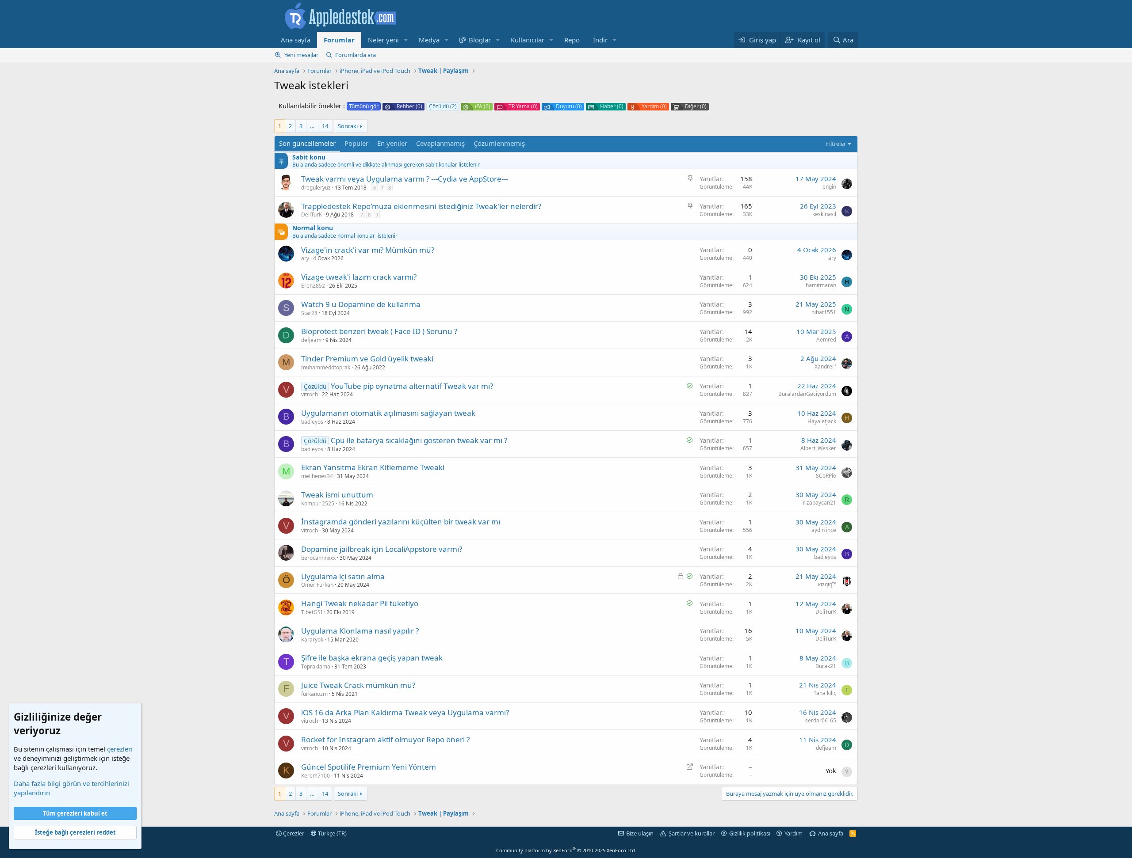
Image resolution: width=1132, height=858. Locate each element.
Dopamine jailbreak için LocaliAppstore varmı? (381, 549)
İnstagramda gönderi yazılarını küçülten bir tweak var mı (400, 521)
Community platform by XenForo (566, 850)
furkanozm (314, 694)
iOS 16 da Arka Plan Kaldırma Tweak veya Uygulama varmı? (405, 712)
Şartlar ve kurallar (692, 833)
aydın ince (823, 530)
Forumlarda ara (355, 55)
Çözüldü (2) (443, 106)
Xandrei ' (825, 366)
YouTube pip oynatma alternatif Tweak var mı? (412, 386)
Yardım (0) (654, 106)
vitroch (309, 394)
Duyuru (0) (569, 106)
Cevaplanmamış (440, 143)
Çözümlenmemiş (499, 143)
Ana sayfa (295, 39)
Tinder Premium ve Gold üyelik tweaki (367, 358)
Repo (572, 39)
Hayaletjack (821, 421)
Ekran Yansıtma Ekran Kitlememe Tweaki (372, 467)
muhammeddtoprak (325, 367)
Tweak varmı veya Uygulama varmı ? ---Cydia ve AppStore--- (404, 179)
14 (325, 126)
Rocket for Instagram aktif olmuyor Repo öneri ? (385, 739)
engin (829, 186)
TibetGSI (311, 612)
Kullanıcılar (527, 39)
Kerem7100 (315, 775)
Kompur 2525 (317, 503)
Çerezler (293, 833)
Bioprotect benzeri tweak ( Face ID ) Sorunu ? (379, 331)
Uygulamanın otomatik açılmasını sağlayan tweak (388, 413)
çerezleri (120, 748)
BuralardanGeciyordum (807, 394)
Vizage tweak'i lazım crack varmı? (359, 277)
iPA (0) (482, 106)
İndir (600, 39)
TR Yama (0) (523, 106)
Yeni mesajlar (301, 55)
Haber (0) (611, 106)
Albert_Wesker (818, 448)
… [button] (312, 126)
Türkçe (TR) (332, 833)
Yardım (793, 833)
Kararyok (312, 639)
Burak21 (825, 666)
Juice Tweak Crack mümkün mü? (358, 685)
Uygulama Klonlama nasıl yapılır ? (360, 631)
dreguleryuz (316, 187)
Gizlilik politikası (749, 833)
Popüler (356, 143)
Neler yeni (383, 39)
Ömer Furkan (317, 584)
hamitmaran (821, 285)
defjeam (311, 340)
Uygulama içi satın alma (343, 576)
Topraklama (315, 666)
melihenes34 (317, 476)
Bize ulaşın (640, 833)
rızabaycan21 (819, 502)
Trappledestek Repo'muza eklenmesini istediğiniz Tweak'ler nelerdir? (421, 206)
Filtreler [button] (836, 144)
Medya (429, 39)
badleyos (312, 421)
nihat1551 (823, 312)
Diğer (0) (696, 106)
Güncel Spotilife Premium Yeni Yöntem (368, 767)
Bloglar (480, 39)
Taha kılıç (825, 693)
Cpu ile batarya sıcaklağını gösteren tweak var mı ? (419, 440)
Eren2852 (313, 285)
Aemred (826, 339)
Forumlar (339, 39)
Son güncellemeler (307, 143)
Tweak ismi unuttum (337, 495)
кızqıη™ (827, 584)
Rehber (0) (409, 106)
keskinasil (824, 214)
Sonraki (348, 126)
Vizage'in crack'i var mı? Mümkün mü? (367, 250)
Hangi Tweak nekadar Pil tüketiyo (359, 603)
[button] (406, 40)
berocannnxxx (318, 558)
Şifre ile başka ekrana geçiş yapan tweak (372, 658)
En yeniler (392, 143)
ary (305, 258)
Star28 (309, 313)
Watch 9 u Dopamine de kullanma (361, 304)
